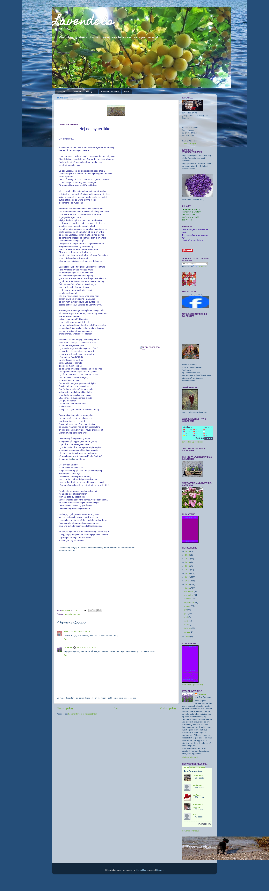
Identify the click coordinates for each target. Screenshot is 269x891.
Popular (201, 767)
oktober (188, 599)
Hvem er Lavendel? (110, 91)
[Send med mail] (89, 610)
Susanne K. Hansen (198, 805)
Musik (126, 91)
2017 (187, 559)
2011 (187, 581)
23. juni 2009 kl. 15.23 (86, 648)
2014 (187, 570)
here (195, 681)
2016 (187, 562)
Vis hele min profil (190, 757)
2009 (187, 588)
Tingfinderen (75, 91)
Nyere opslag (65, 708)
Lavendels (83, 22)
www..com (190, 517)
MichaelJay (141, 870)
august (187, 606)
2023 (187, 555)
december (189, 591)
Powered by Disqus (190, 831)
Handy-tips (91, 91)
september (189, 602)
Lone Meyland (187, 295)
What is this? (190, 541)
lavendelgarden (188, 679)
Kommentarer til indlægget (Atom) (83, 714)
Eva (194, 814)
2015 (187, 566)
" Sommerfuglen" (189, 143)
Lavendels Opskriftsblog (192, 442)
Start (116, 708)
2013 (187, 573)
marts (187, 624)
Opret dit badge (198, 295)
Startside (61, 91)
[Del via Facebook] (97, 610)
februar (187, 628)
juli (185, 610)
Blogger (159, 870)
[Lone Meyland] (195, 307)
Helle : (67, 632)
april (186, 621)
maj (186, 617)
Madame (197, 795)
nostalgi (68, 614)
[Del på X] (95, 610)
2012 (187, 577)
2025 (187, 551)
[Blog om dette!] (92, 610)
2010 (187, 584)
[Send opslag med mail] (85, 610)
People (186, 767)
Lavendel (68, 648)
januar (187, 632)
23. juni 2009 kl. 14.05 (80, 632)
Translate (203, 266)
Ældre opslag (168, 708)
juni (186, 613)
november (189, 595)
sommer (77, 614)
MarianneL (198, 785)
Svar (66, 639)
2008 (187, 637)
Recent (193, 767)
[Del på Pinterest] (100, 610)
